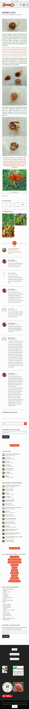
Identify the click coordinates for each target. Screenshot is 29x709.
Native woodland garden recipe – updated (13, 536)
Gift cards (5, 598)
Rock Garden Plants (7, 614)
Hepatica (4, 601)
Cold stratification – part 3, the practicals (13, 507)
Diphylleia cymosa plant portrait (11, 529)
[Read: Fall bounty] (3, 526)
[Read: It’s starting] (3, 462)
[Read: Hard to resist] (3, 458)
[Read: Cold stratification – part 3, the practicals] (3, 508)
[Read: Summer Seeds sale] (3, 469)
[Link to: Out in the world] (20, 219)
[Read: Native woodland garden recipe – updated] (3, 537)
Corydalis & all (6, 594)
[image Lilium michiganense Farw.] (14, 76)
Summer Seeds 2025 (9, 540)
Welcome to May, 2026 (9, 500)
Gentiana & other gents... (8, 597)
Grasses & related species (8, 600)
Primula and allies (6, 612)
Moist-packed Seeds (7, 607)
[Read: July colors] (3, 512)
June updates (7, 496)
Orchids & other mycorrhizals (9, 610)
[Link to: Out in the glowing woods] (8, 231)
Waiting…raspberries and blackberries (12, 533)
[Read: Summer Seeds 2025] (3, 541)
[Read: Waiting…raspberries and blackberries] (3, 534)
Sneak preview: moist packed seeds (12, 454)
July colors (7, 511)
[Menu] (23, 5)
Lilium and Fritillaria (7, 604)
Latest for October (9, 514)
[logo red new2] (12, 5)
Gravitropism (8, 465)
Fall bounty (7, 525)
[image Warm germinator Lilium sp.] (14, 126)
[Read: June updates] (3, 497)
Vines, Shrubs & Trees (7, 615)
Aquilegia (5, 590)
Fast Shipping (5, 596)
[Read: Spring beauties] (3, 504)
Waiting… (7, 476)
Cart (12, 1)
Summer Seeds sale (9, 468)
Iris (3, 603)
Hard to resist (8, 457)
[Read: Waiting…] (3, 476)
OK (14, 706)
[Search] (19, 5)
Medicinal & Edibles (7, 605)
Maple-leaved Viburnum (10, 522)
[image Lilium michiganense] (14, 96)
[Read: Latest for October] (3, 515)
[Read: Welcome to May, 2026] (3, 501)
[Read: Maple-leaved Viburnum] (3, 523)
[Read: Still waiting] (3, 473)
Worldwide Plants (6, 619)
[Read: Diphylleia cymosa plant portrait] (3, 530)
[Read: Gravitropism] (3, 465)
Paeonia (4, 611)
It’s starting (7, 461)
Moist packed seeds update (10, 518)
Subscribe (6, 437)
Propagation (5, 14)
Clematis (4, 593)
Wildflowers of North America (14, 14)
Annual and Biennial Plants (8, 589)
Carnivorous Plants (6, 591)
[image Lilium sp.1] (14, 146)
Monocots (5, 608)
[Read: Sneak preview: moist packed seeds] (3, 454)
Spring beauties (8, 503)
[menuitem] (19, 5)
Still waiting (7, 472)
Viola (4, 617)
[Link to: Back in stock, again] (8, 219)
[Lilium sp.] (14, 25)
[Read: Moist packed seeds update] (3, 519)
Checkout (16, 1)
